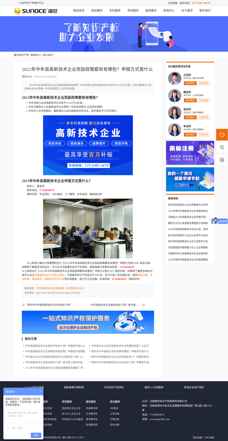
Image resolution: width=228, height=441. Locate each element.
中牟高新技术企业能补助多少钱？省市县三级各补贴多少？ (118, 305)
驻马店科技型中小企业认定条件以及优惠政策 (191, 235)
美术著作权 (92, 419)
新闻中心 (169, 10)
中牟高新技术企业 (74, 288)
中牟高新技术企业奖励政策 (50, 288)
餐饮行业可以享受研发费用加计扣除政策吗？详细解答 (196, 223)
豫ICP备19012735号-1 (73, 437)
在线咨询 (203, 83)
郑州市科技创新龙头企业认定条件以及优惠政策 (192, 241)
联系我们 (205, 10)
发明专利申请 (45, 413)
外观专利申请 (45, 408)
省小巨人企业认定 (71, 413)
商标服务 (97, 10)
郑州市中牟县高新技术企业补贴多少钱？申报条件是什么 (51, 305)
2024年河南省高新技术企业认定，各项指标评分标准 (195, 229)
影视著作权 (92, 425)
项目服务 (133, 10)
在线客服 (172, 3)
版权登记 (37, 279)
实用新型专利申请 (47, 419)
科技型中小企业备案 (72, 419)
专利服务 (115, 10)
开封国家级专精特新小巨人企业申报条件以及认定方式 (196, 247)
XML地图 (209, 437)
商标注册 (143, 275)
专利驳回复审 (45, 425)
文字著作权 (92, 413)
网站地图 (197, 437)
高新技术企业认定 (54, 279)
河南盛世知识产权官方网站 (49, 275)
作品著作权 (92, 408)
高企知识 (48, 55)
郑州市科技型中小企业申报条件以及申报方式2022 (193, 205)
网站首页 (79, 10)
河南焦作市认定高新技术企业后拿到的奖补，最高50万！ (197, 253)
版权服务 (151, 10)
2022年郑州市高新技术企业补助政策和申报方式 (192, 259)
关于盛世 (187, 10)
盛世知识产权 (21, 55)
